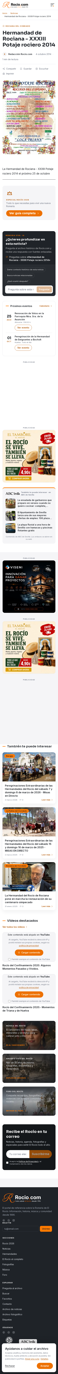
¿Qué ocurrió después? (17, 281)
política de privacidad (29, 945)
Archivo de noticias (12, 1309)
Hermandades (9, 1254)
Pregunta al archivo (12, 1288)
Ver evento (24, 328)
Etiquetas (7, 1319)
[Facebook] (4, 1220)
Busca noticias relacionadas (19, 275)
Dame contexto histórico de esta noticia (25, 269)
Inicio (4, 13)
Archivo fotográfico (12, 1314)
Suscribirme (40, 1154)
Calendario (44, 306)
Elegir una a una (32, 1359)
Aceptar (45, 1365)
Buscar (5, 1293)
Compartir (11, 68)
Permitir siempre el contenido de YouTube (31, 959)
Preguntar (44, 289)
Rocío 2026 (8, 1243)
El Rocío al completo (12, 1259)
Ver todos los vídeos (13, 927)
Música (6, 1269)
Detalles (44, 1359)
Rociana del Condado (18, 26)
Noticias (14, 13)
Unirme (46, 1228)
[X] (8, 1220)
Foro (4, 1274)
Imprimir (10, 73)
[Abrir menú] (52, 5)
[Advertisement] (29, 393)
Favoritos (7, 1298)
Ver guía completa (22, 213)
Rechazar (10, 1365)
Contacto (7, 1304)
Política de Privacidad (28, 1161)
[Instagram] (13, 1220)
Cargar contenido (30, 953)
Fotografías (8, 1264)
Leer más (46, 800)
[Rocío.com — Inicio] (15, 5)
